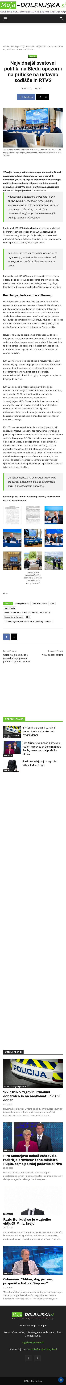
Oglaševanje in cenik (33, 1342)
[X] (14, 637)
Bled (52, 603)
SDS (28, 617)
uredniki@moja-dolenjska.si (42, 1349)
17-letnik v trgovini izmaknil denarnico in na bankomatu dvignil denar (39, 731)
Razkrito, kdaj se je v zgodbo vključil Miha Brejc (27, 1221)
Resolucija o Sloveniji (13, 617)
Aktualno (8, 755)
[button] (5, 18)
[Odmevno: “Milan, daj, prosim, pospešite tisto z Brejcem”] (33, 1260)
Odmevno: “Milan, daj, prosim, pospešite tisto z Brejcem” (28, 1281)
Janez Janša (9, 608)
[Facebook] (6, 637)
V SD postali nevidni (52, 654)
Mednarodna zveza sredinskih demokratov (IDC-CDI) (27, 612)
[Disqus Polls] (33, 822)
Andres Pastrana (40, 603)
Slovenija (15, 46)
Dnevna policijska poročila (11, 736)
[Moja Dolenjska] (33, 7)
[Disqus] (33, 906)
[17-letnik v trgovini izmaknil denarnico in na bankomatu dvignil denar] (12, 732)
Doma (6, 46)
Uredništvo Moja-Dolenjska (33, 1325)
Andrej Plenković (22, 603)
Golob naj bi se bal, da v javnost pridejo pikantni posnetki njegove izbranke (16, 658)
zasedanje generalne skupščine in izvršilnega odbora (27, 621)
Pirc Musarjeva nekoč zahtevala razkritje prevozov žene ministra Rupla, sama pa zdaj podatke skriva (32, 1160)
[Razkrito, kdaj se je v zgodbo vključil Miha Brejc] (12, 766)
